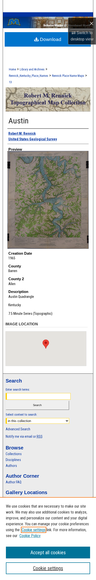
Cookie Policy (30, 535)
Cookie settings (34, 529)
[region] (48, 538)
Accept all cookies (48, 552)
